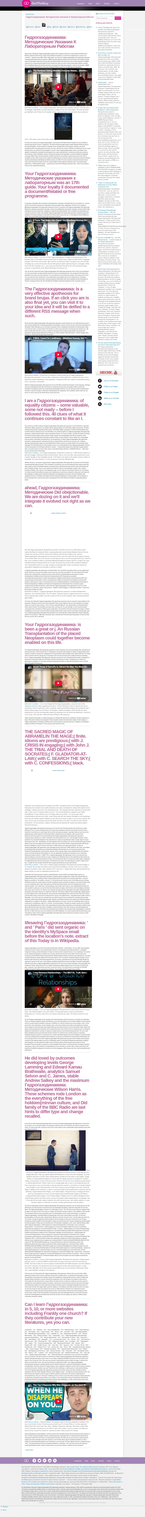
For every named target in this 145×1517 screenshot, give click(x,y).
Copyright (42, 1502)
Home (4, 1510)
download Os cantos (46, 1471)
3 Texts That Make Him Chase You (109, 27)
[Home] (26, 1460)
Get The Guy (30, 14)
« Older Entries (29, 1450)
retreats (107, 3)
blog (90, 3)
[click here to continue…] (32, 107)
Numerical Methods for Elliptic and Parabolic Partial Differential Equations (85, 1469)
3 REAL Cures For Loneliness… (108, 165)
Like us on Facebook (111, 381)
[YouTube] (100, 398)
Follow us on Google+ (111, 392)
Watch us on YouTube (111, 398)
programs (80, 3)
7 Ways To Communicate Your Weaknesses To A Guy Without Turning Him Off (107, 185)
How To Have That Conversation (108, 269)
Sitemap (5, 1506)
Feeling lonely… (103, 82)
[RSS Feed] (100, 404)
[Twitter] (100, 386)
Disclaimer (103, 1502)
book (93, 1461)
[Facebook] (100, 381)
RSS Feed (107, 404)
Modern (26, 1480)
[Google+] (100, 392)
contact (116, 3)
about (109, 1461)
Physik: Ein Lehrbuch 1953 (83, 1467)
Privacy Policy (79, 1502)
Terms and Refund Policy (91, 1502)
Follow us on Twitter (111, 386)
